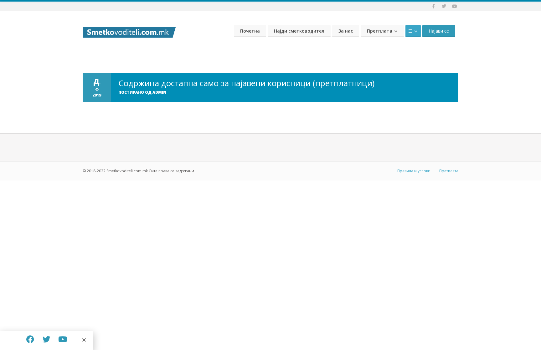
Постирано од (142, 92)
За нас (345, 31)
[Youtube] (62, 339)
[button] (84, 339)
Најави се (439, 31)
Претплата (379, 31)
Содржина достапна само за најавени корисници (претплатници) (246, 83)
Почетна (250, 31)
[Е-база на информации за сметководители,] (129, 31)
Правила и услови (413, 171)
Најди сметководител (299, 31)
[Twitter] (46, 339)
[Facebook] (30, 339)
